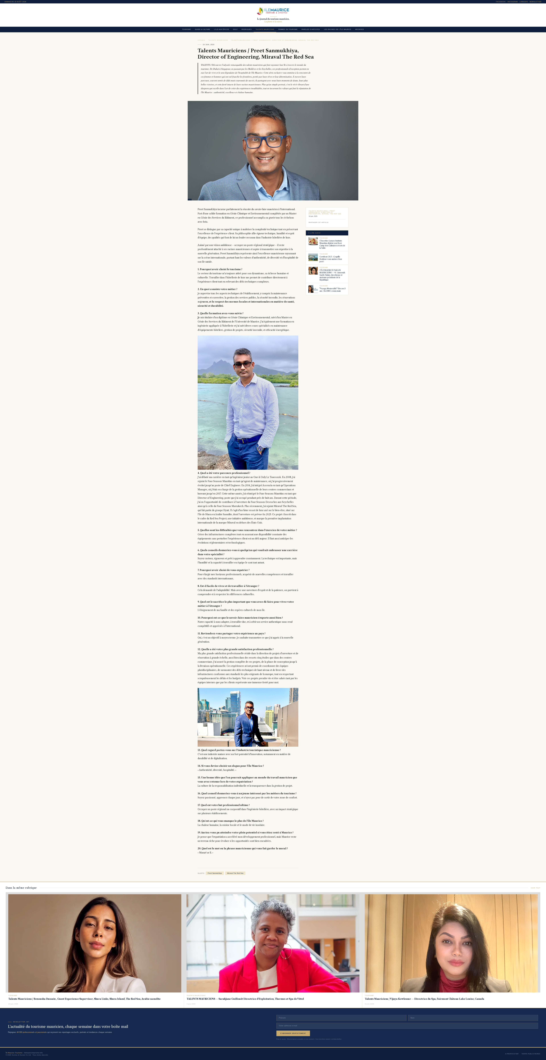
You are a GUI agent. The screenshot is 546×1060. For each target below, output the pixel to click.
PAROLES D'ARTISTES (311, 29)
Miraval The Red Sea (235, 873)
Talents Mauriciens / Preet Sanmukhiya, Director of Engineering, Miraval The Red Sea (275, 40)
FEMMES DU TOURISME (288, 29)
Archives (359, 29)
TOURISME (186, 29)
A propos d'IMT (512, 1054)
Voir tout (535, 888)
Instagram (512, 2)
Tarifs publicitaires (531, 1054)
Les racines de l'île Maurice (337, 29)
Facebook (501, 2)
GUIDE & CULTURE (202, 29)
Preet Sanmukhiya (215, 873)
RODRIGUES (247, 29)
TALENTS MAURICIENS (265, 29)
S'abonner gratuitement (293, 1033)
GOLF (235, 29)
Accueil (201, 40)
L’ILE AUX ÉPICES (221, 29)
